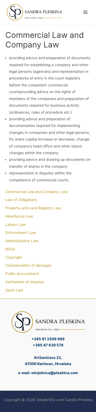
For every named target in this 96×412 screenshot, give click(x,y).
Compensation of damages (28, 265)
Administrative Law (21, 241)
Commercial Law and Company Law (36, 192)
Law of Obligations (21, 200)
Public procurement (22, 273)
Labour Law (15, 224)
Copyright (13, 257)
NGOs (10, 249)
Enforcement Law (20, 232)
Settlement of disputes (24, 282)
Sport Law (14, 290)
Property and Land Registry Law (33, 208)
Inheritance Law (19, 216)
